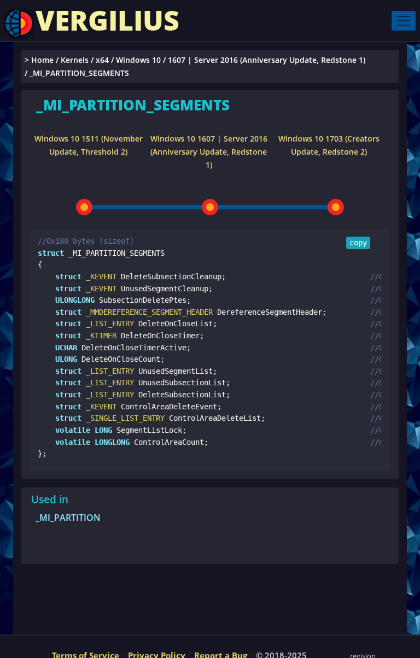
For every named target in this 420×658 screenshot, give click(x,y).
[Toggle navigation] (404, 21)
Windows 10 (138, 60)
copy (358, 242)
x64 (102, 60)
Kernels (75, 60)
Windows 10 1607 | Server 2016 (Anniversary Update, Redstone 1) (208, 151)
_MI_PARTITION (68, 518)
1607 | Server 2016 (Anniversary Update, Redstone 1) (266, 60)
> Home (39, 60)
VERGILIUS (107, 20)
